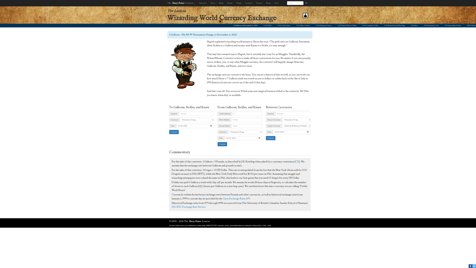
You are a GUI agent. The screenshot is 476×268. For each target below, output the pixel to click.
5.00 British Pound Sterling (371, 25)
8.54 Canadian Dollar (347, 25)
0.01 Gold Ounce (261, 25)
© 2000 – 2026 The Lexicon (189, 221)
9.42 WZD (244, 25)
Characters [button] (203, 3)
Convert (174, 132)
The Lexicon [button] (180, 3)
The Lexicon (176, 11)
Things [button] (238, 3)
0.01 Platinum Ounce (301, 25)
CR (297, 161)
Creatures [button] (249, 3)
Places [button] (212, 3)
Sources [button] (259, 3)
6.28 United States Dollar (324, 25)
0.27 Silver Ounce (280, 25)
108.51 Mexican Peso (451, 25)
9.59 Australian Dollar (430, 25)
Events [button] (229, 3)
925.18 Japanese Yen (408, 25)
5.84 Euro (391, 25)
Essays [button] (268, 3)
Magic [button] (221, 3)
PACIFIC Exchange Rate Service (189, 207)
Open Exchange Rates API (236, 198)
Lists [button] (276, 3)
